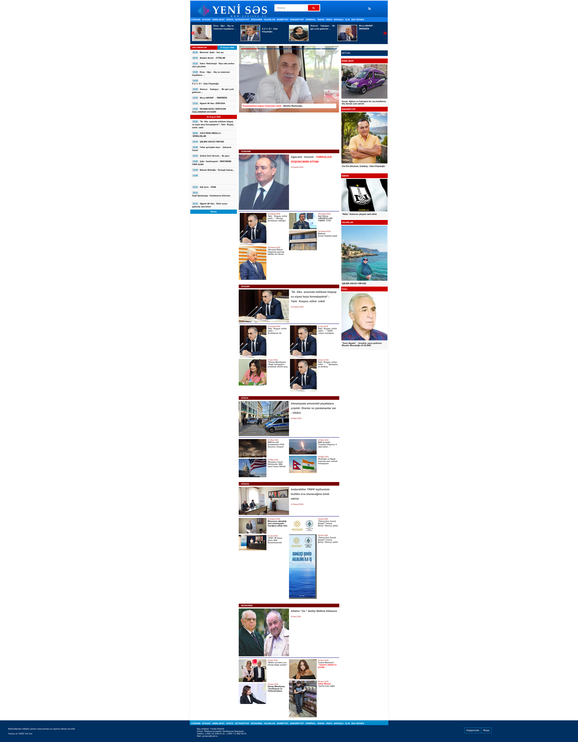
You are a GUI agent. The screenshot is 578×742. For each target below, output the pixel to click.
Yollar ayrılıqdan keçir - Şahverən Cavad (211, 148)
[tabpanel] (289, 79)
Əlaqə (486, 730)
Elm (347, 19)
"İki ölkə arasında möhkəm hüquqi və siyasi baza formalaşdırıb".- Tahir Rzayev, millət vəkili (213, 124)
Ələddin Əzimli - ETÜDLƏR (209, 58)
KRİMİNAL (311, 19)
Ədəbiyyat (283, 19)
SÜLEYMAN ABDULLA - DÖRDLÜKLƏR (207, 134)
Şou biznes (357, 19)
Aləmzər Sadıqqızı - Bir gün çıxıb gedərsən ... (225, 27)
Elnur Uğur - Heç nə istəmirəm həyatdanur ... (211, 73)
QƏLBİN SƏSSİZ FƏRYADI (208, 142)
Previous (193, 33)
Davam (213, 211)
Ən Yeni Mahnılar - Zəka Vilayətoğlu (358, 168)
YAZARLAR (269, 19)
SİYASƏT (206, 19)
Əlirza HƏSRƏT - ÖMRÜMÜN (270, 27)
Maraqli (339, 19)
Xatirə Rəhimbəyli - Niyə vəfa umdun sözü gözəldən (213, 65)
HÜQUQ (245, 484)
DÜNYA (229, 19)
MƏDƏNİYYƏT (297, 19)
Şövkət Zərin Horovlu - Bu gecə (211, 156)
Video (329, 19)
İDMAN (320, 19)
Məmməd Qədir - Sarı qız (371, 26)
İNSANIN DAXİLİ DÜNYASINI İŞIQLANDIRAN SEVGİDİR (209, 110)
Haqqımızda (472, 730)
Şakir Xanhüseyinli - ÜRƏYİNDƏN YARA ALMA (211, 163)
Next (385, 33)
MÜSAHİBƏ (256, 19)
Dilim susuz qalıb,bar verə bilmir (209, 205)
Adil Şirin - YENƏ (204, 187)
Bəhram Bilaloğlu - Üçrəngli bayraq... (213, 170)
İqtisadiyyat (242, 19)
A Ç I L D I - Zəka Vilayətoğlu (205, 82)
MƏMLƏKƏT (218, 19)
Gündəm (195, 19)
